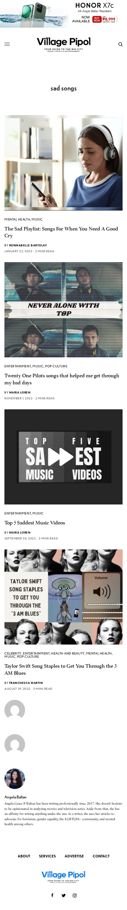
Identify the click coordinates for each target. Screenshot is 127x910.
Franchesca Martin (26, 682)
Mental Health (17, 219)
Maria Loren (20, 392)
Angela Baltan (15, 797)
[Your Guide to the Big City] (63, 44)
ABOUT (24, 856)
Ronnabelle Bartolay (28, 245)
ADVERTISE (74, 856)
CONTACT (101, 856)
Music (37, 219)
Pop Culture (56, 366)
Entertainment (17, 366)
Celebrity (13, 653)
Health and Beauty (67, 653)
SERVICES (47, 856)
